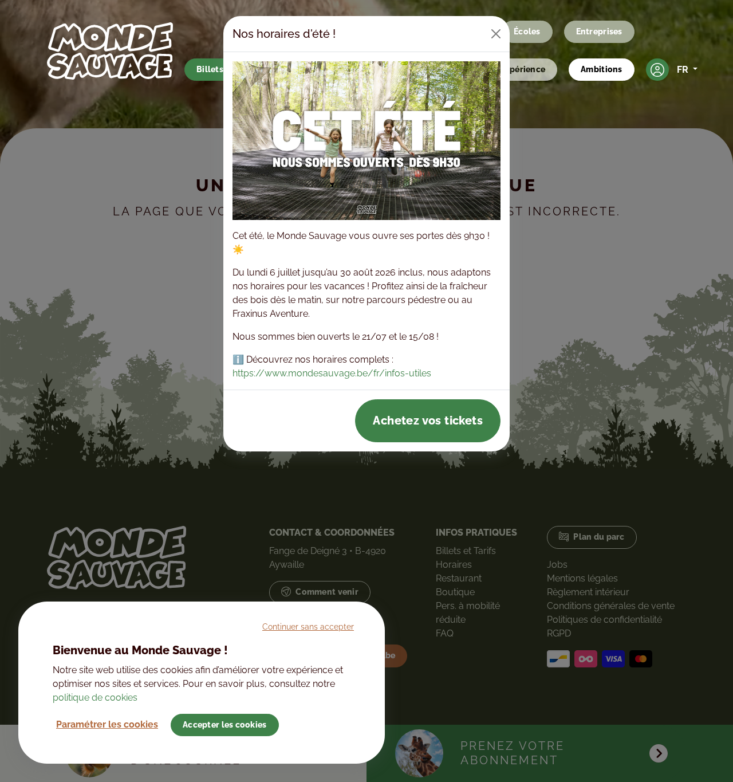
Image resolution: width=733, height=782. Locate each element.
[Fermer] (496, 34)
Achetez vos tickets (428, 420)
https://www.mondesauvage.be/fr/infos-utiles (331, 373)
